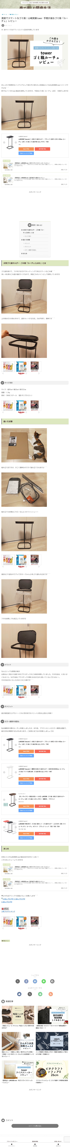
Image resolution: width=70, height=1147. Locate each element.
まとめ (25, 253)
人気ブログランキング (8, 911)
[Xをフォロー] (30, 994)
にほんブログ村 (6, 902)
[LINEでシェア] (44, 981)
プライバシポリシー (12, 1141)
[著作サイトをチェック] (19, 994)
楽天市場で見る (42, 148)
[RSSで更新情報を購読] (51, 994)
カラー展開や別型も (30, 250)
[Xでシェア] (18, 981)
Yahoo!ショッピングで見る (26, 153)
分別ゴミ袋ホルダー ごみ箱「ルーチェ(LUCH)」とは (33, 231)
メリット (27, 243)
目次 (34, 225)
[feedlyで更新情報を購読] (40, 994)
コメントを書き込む (35, 1126)
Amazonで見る (26, 148)
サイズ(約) (28, 236)
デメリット (28, 246)
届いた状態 (26, 239)
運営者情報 (35, 1141)
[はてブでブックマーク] (35, 981)
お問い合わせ (57, 1141)
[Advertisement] (35, 76)
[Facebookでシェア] (26, 981)
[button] (52, 981)
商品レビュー (6, 940)
